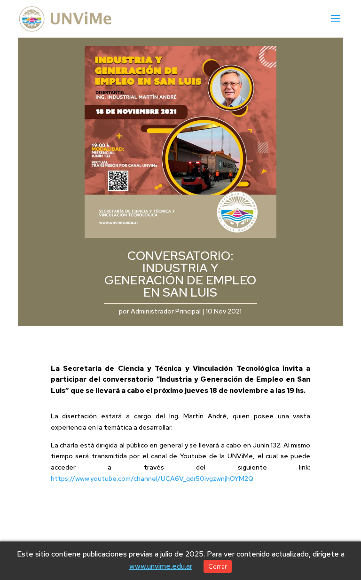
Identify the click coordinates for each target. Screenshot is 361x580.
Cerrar (217, 566)
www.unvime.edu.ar (160, 566)
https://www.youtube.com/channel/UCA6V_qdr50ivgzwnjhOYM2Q (152, 478)
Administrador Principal (166, 311)
